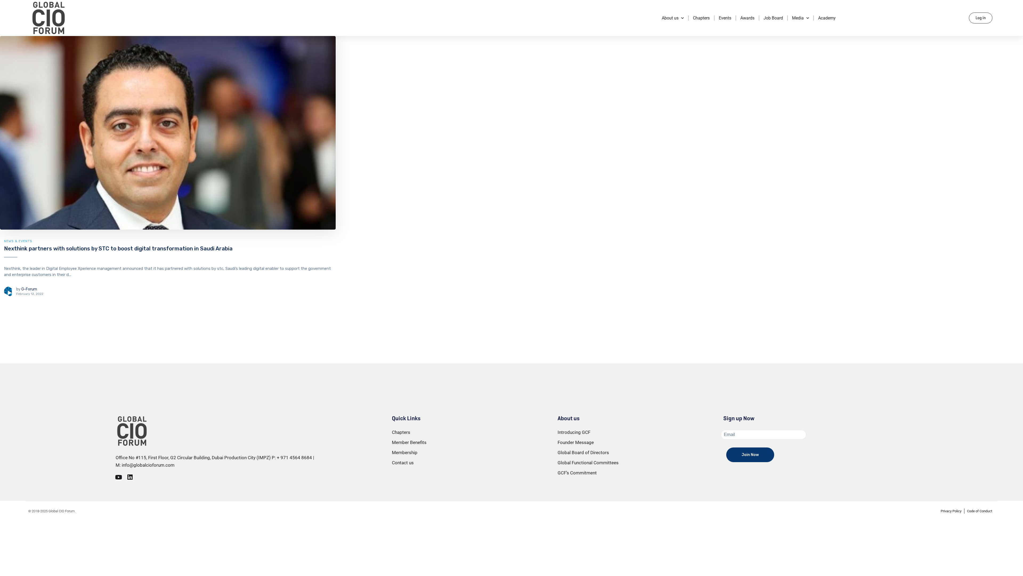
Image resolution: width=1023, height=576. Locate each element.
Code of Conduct (979, 511)
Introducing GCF (574, 432)
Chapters (701, 18)
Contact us (403, 462)
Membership (404, 452)
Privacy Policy (951, 511)
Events (725, 18)
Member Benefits (409, 442)
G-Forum (29, 289)
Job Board (773, 18)
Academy (827, 18)
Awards (747, 18)
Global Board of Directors (583, 452)
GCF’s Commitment (577, 472)
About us (670, 18)
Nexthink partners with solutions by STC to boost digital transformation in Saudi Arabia (118, 248)
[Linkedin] (130, 477)
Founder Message (576, 442)
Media (798, 18)
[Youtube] (119, 477)
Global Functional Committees (588, 462)
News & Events (18, 241)
